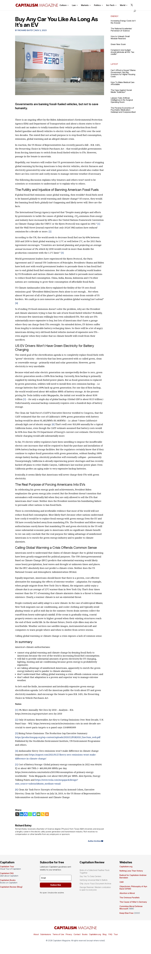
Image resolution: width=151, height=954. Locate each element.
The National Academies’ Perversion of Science (121, 29)
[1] (98, 223)
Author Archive (94, 841)
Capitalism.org (126, 866)
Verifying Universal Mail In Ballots (93, 880)
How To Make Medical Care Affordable (122, 83)
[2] (50, 231)
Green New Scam (118, 44)
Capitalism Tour (7, 866)
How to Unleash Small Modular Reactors (120, 37)
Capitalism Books (7, 880)
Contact (76, 934)
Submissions (45, 934)
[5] (24, 399)
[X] (17, 814)
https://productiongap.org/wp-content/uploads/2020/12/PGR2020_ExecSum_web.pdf (57, 737)
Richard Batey (25, 30)
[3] (62, 252)
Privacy (68, 934)
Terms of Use (58, 934)
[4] (16, 303)
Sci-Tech (110, 5)
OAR (122, 882)
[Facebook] (26, 814)
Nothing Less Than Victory (131, 871)
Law (74, 5)
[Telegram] (34, 814)
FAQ (110, 934)
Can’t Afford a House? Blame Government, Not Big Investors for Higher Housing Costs (123, 73)
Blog (104, 934)
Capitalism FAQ (7, 873)
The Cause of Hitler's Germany (133, 902)
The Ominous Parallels (129, 897)
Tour (116, 934)
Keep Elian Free (126, 913)
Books (85, 934)
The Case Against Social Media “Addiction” (121, 91)
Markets (85, 5)
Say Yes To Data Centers (90, 876)
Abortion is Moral (127, 893)
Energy (114, 16)
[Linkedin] (21, 814)
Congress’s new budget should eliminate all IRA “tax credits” (122, 52)
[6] (53, 424)
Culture (63, 5)
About (36, 934)
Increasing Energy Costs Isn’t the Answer (123, 22)
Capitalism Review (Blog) (11, 887)
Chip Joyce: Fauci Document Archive (95, 883)
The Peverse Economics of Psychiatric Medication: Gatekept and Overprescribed (123, 110)
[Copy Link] (43, 814)
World (122, 5)
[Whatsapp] (30, 814)
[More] (47, 814)
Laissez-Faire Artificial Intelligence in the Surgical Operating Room (122, 100)
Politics (97, 5)
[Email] (38, 814)
